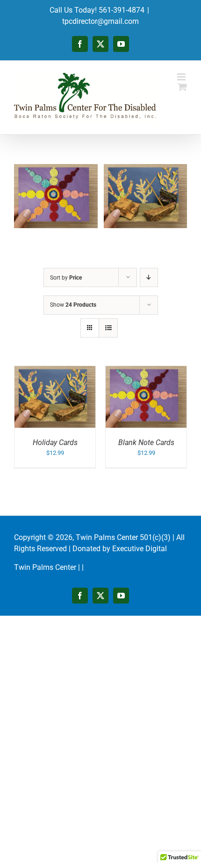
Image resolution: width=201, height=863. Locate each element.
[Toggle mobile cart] (182, 87)
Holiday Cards (55, 442)
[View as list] (108, 328)
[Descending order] (149, 277)
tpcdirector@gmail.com (100, 21)
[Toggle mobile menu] (182, 77)
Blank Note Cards (146, 442)
